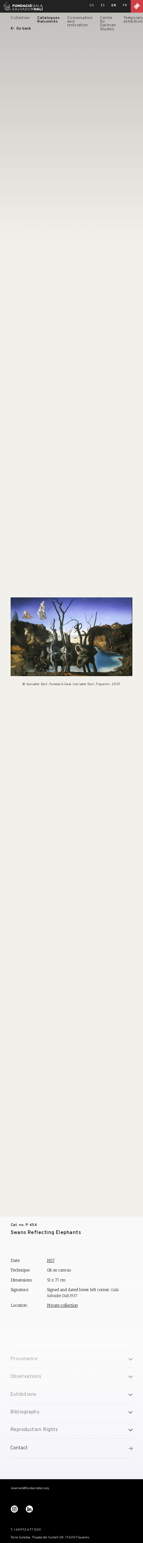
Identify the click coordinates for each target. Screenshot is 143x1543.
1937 (51, 1260)
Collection (20, 18)
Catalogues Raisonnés (48, 20)
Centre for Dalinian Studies (108, 24)
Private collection (62, 1305)
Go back (23, 28)
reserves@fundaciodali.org (30, 1489)
